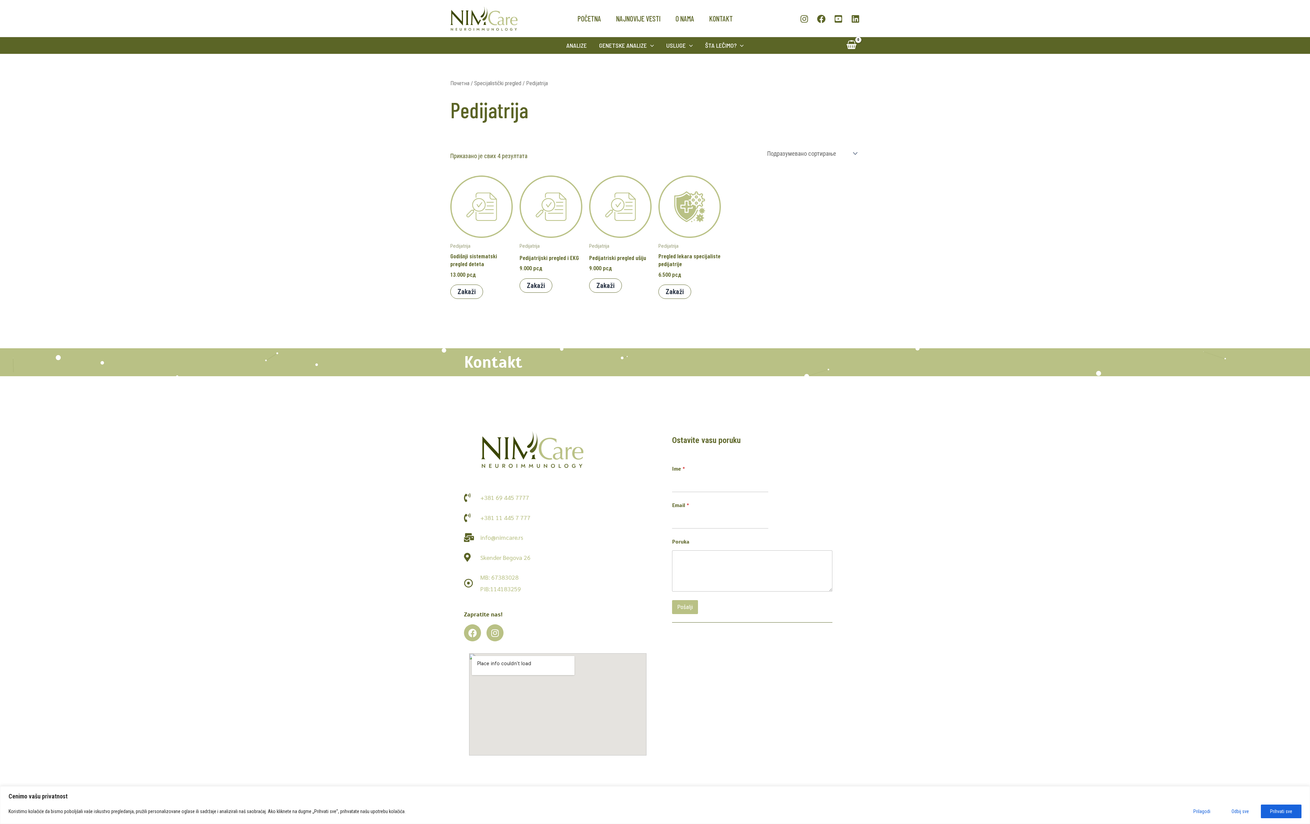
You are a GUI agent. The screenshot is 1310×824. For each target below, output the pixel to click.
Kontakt (721, 18)
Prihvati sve (1281, 811)
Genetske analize (623, 45)
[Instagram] (804, 19)
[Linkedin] (855, 19)
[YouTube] (838, 19)
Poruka (680, 542)
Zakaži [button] (466, 292)
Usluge (676, 45)
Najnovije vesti (638, 18)
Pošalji (685, 607)
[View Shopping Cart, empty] (851, 45)
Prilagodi (1201, 811)
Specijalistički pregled (497, 83)
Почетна (459, 83)
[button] (650, 45)
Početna (589, 18)
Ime (678, 469)
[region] (655, 805)
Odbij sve (1240, 811)
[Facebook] (821, 19)
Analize (576, 45)
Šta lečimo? (721, 45)
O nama (684, 18)
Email (680, 505)
